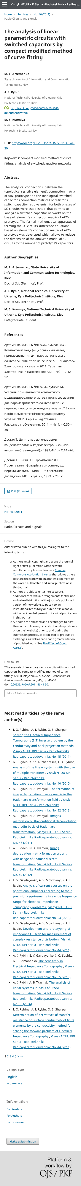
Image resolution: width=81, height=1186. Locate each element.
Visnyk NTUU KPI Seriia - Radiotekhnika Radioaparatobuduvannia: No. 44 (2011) (41, 944)
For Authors (14, 1116)
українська (14, 1083)
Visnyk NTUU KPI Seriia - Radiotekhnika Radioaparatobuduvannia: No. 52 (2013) (41, 804)
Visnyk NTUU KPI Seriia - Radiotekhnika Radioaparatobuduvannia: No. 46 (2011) (42, 837)
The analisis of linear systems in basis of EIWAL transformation (41, 987)
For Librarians (15, 1122)
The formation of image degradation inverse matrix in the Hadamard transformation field (43, 794)
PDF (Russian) (19, 491)
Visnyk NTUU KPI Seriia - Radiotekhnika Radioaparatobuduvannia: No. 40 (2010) (42, 778)
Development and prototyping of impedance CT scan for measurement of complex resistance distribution (42, 933)
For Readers (14, 1109)
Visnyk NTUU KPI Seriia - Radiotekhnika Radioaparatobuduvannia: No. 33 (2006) (42, 998)
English (11, 1077)
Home (8, 14)
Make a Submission (23, 1141)
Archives (22, 14)
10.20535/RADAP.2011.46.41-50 (28, 684)
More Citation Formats (22, 693)
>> (21, 1056)
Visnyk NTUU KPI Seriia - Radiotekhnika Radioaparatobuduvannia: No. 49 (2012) (42, 869)
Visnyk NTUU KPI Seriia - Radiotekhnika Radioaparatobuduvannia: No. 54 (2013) (42, 912)
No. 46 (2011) (41, 14)
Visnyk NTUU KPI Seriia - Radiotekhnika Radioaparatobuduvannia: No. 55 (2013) (43, 971)
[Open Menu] (4, 4)
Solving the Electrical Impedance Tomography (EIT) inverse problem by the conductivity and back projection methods (44, 740)
